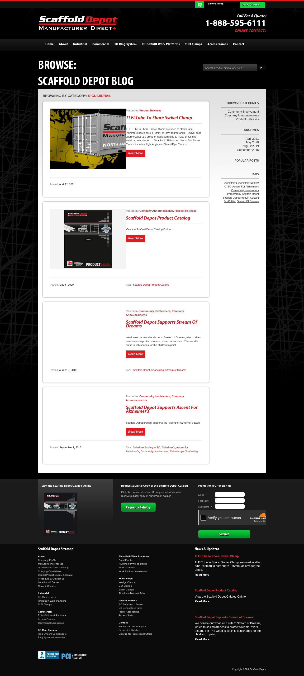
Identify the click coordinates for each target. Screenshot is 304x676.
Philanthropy (177, 451)
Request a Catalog (138, 507)
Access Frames (46, 619)
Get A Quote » (251, 4)
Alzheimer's (168, 447)
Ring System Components (52, 634)
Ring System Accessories (51, 637)
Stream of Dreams (175, 370)
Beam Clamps (126, 589)
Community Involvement (154, 451)
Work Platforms (127, 567)
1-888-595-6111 (235, 23)
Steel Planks (126, 560)
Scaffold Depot (141, 370)
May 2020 (252, 142)
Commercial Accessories (51, 623)
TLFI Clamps (45, 604)
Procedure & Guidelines (51, 578)
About (41, 556)
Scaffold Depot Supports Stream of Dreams (161, 324)
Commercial (45, 611)
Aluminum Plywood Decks (133, 563)
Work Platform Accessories (133, 571)
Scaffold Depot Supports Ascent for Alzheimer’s (162, 409)
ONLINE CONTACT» (250, 31)
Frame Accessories (129, 611)
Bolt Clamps (125, 586)
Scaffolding (157, 370)
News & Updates (47, 586)
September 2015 (248, 150)
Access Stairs (126, 615)
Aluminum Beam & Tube (132, 593)
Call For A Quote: (251, 16)
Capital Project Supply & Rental (55, 575)
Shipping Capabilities (49, 571)
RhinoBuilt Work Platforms (52, 600)
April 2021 (252, 138)
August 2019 (250, 146)
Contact (123, 622)
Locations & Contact (49, 582)
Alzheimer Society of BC (147, 447)
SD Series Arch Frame (131, 604)
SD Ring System (47, 597)
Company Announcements (242, 115)
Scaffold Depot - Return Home (78, 23)
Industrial (43, 593)
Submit (224, 534)
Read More (202, 574)
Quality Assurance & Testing (53, 567)
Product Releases (247, 119)
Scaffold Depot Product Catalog (158, 218)
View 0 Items (215, 3)
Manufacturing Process (50, 563)
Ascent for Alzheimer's (245, 186)
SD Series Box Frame (130, 608)
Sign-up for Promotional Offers (135, 634)
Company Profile (47, 560)
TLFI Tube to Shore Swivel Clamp (159, 117)
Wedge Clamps (127, 582)
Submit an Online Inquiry (132, 626)
